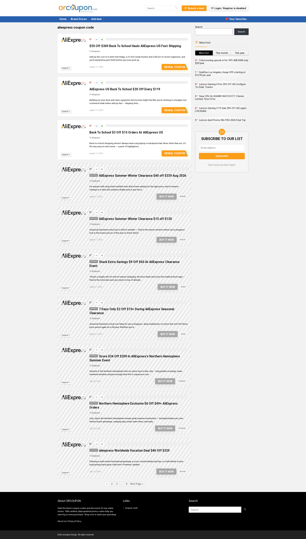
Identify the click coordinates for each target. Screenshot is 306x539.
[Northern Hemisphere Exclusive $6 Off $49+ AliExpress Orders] (73, 395)
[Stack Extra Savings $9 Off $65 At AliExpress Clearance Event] (73, 254)
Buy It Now (166, 196)
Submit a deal (196, 8)
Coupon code (131, 508)
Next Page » (136, 483)
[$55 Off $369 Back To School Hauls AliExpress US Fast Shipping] (73, 38)
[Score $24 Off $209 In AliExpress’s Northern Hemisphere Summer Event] (73, 348)
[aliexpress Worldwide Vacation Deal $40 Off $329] (73, 442)
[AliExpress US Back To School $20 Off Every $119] (73, 81)
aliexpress (95, 51)
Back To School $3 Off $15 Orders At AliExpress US (126, 132)
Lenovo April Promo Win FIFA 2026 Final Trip (222, 120)
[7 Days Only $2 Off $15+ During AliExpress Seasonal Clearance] (73, 301)
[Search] (176, 8)
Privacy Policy (74, 521)
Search (198, 27)
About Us (62, 521)
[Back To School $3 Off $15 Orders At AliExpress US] (73, 124)
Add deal (96, 19)
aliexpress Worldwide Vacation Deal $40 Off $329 (134, 450)
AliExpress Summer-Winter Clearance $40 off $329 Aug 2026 (142, 175)
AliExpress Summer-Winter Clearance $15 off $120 (135, 219)
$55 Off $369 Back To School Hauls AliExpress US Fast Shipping (135, 46)
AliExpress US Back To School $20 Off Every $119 (124, 89)
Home (62, 19)
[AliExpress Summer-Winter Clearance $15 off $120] (73, 211)
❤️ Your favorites (236, 19)
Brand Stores (79, 19)
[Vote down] (96, 39)
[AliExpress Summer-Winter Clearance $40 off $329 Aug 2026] (73, 167)
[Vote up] (102, 39)
